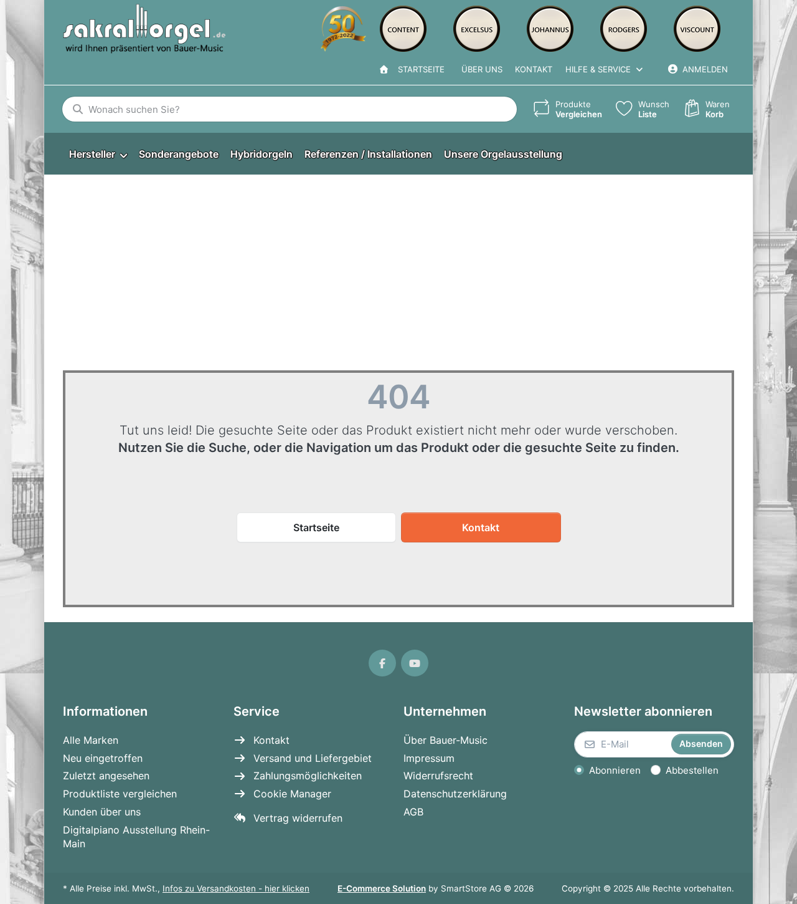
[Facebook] (382, 663)
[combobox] (289, 109)
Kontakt (533, 69)
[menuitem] (98, 154)
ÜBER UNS (481, 69)
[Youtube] (414, 663)
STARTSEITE (419, 69)
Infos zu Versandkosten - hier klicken (236, 888)
